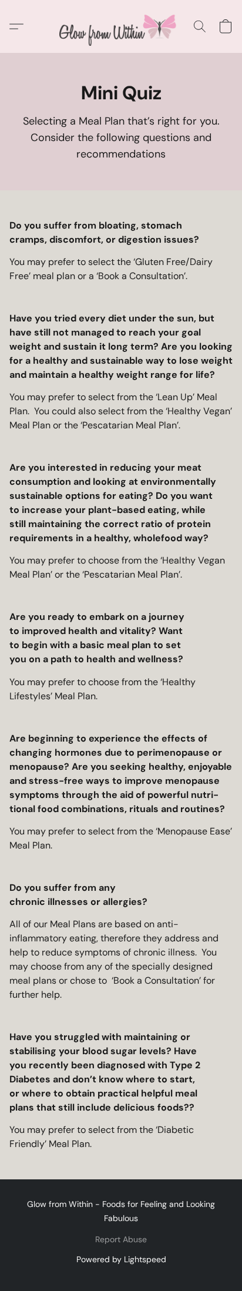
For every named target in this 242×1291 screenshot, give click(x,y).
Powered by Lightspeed (121, 1259)
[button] (121, 26)
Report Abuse (121, 1239)
